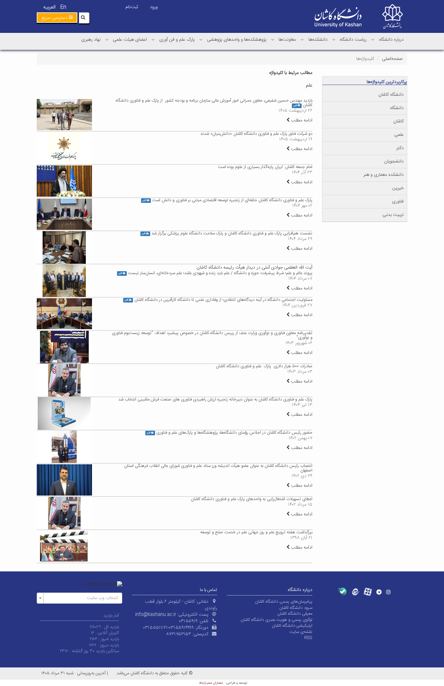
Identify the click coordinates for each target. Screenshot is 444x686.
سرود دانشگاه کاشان (295, 607)
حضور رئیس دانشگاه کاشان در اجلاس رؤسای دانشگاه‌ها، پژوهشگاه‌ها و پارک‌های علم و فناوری (234, 432)
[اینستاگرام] (388, 592)
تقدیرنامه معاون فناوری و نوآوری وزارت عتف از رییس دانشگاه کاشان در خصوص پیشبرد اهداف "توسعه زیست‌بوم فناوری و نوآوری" (212, 335)
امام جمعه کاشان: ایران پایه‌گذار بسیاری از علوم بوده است (265, 167)
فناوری (398, 201)
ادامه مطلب (301, 120)
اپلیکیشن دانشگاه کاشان (292, 625)
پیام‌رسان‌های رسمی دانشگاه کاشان (283, 601)
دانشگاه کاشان (391, 95)
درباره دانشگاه (391, 40)
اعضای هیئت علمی (130, 40)
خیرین (398, 188)
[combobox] (79, 598)
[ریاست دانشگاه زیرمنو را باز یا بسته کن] (334, 39)
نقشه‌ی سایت (300, 632)
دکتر (400, 148)
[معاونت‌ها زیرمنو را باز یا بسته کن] (273, 39)
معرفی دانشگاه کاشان (294, 613)
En (63, 7)
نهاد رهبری (91, 40)
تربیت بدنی (393, 215)
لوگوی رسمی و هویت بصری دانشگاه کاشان (276, 619)
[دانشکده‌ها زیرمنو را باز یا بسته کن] (302, 39)
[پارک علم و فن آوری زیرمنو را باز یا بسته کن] (153, 39)
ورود (154, 7)
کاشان (398, 121)
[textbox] (81, 598)
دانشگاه (397, 108)
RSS (308, 637)
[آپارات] (368, 592)
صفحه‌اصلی (392, 59)
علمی (399, 135)
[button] (57, 17)
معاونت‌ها (287, 40)
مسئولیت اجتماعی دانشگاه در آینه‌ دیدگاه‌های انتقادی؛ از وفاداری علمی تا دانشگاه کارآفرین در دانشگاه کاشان (223, 299)
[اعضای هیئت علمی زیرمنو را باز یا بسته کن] (107, 39)
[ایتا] (355, 592)
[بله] (342, 592)
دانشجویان (394, 161)
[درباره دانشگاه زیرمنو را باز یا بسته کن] (373, 39)
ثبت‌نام (131, 7)
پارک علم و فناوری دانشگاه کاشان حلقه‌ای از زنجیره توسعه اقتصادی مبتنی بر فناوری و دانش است (232, 200)
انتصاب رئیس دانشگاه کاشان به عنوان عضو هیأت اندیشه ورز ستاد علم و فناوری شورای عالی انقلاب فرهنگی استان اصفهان (218, 468)
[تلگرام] (379, 592)
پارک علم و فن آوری (177, 40)
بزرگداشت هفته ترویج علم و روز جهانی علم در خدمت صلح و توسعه (256, 532)
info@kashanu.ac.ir (155, 615)
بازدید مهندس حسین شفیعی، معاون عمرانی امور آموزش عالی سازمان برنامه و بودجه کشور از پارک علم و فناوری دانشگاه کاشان (214, 103)
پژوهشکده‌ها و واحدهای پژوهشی (237, 40)
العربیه (49, 7)
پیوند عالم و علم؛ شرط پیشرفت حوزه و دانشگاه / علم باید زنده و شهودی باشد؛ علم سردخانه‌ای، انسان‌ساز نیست (220, 273)
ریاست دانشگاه (353, 40)
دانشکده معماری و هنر (383, 175)
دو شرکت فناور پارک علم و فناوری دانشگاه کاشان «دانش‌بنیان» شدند (256, 133)
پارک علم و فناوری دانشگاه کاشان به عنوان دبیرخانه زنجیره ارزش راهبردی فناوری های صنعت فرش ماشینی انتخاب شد (215, 399)
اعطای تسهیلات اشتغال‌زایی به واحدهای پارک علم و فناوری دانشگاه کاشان (251, 499)
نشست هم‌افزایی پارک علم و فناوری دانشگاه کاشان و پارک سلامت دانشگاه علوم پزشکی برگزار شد (231, 233)
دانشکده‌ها (318, 40)
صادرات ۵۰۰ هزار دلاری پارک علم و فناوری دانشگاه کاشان (264, 366)
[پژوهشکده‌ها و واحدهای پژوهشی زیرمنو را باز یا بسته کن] (201, 39)
